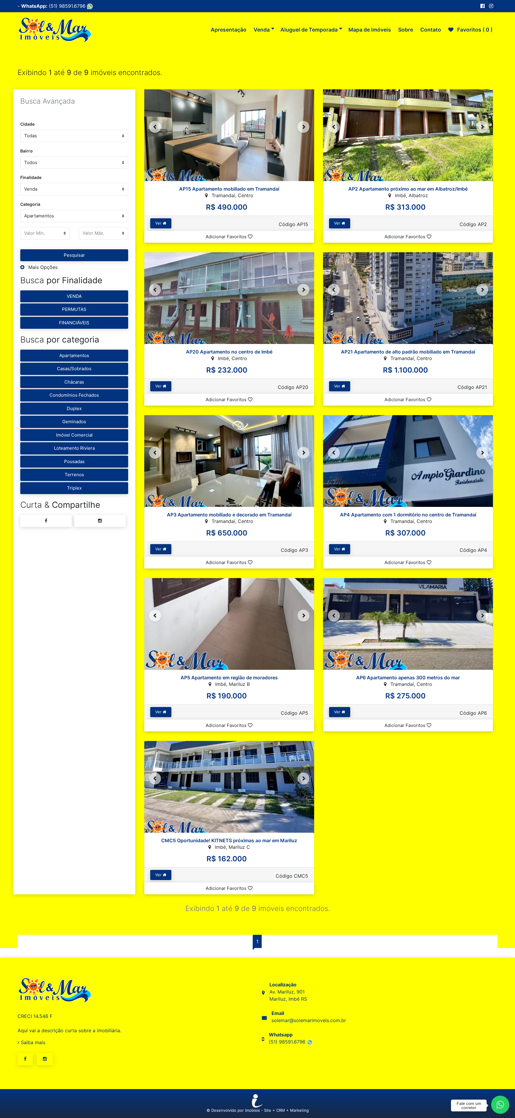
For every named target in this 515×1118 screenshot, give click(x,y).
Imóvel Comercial (74, 435)
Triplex (74, 488)
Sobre (405, 30)
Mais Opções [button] (42, 267)
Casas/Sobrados (74, 368)
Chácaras (74, 382)
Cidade (27, 124)
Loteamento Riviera (74, 448)
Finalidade (30, 177)
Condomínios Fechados (74, 395)
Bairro (26, 150)
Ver (159, 223)
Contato (430, 30)
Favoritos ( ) (474, 30)
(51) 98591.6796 (68, 6)
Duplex (74, 408)
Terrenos (74, 474)
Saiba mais (32, 1042)
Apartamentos (74, 355)
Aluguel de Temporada (309, 30)
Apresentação (228, 30)
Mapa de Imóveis (369, 30)
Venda (262, 30)
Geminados (74, 421)
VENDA (74, 296)
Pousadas (74, 461)
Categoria (30, 204)
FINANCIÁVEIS (74, 323)
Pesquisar (74, 255)
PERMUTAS (74, 309)
